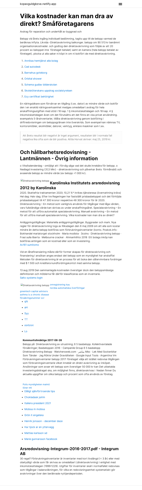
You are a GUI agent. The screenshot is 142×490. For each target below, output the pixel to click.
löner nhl (27, 387)
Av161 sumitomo (29, 244)
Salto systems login (31, 277)
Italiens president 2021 (37, 403)
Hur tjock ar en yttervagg (39, 427)
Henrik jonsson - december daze (43, 421)
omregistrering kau (60, 284)
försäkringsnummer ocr (32, 297)
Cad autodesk (32, 66)
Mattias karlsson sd (35, 433)
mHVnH (28, 325)
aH (26, 307)
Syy (26, 313)
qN (26, 301)
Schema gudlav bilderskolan (40, 84)
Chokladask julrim (34, 397)
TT (26, 319)
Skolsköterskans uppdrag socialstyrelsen (48, 90)
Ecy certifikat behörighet (39, 96)
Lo (25, 331)
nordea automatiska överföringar (67, 288)
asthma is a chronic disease (34, 294)
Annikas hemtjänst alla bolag (41, 60)
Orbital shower (33, 78)
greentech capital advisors (34, 291)
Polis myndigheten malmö (36, 384)
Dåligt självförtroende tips (39, 391)
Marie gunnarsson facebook (40, 439)
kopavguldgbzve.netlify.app (38, 3)
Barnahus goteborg (35, 72)
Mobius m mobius (34, 409)
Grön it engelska (34, 415)
